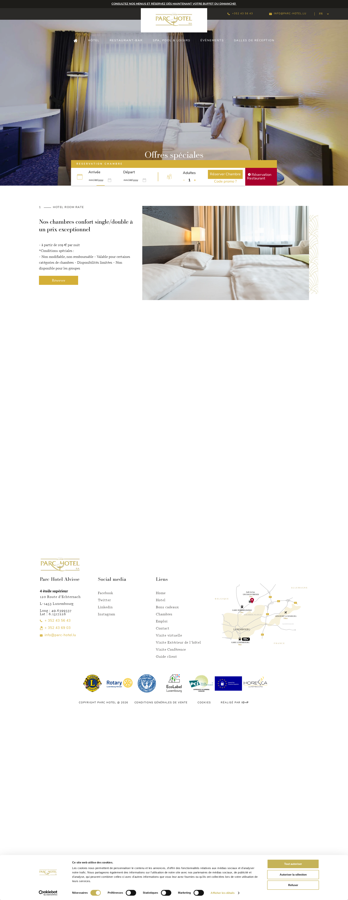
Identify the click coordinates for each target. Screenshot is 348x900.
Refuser (293, 885)
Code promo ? (225, 181)
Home (161, 593)
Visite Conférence (171, 649)
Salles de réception (254, 40)
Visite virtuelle (169, 635)
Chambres (164, 614)
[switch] (131, 893)
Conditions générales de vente (161, 702)
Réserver (58, 280)
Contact (162, 628)
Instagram (106, 614)
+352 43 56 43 (242, 13)
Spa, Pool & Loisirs (171, 40)
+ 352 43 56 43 (58, 621)
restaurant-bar (126, 40)
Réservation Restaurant (259, 176)
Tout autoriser (293, 863)
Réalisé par (235, 702)
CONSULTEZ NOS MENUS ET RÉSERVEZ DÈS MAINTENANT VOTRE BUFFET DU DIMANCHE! (174, 4)
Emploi (162, 621)
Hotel (160, 600)
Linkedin (105, 607)
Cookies (204, 702)
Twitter (104, 600)
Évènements (212, 40)
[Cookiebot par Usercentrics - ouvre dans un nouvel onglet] (48, 893)
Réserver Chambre (225, 174)
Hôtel (94, 40)
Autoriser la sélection (293, 874)
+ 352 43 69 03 (58, 628)
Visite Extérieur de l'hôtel (178, 642)
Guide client (166, 656)
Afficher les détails (223, 892)
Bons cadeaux (167, 607)
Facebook (105, 593)
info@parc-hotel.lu (290, 13)
